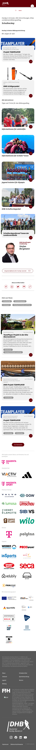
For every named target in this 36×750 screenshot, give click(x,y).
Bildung (4, 684)
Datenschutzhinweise (16, 744)
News (3, 673)
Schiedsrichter (23, 673)
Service (21, 680)
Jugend (4, 680)
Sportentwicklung (24, 676)
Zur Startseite (18, 445)
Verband (4, 676)
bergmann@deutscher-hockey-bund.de (15, 271)
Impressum (5, 744)
